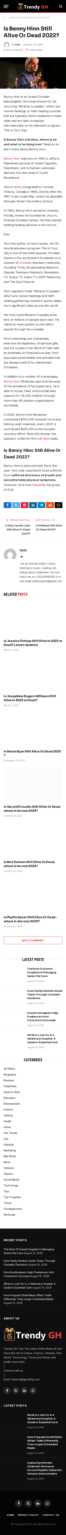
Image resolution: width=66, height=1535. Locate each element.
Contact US (51, 1515)
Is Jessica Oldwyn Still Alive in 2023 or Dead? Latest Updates (33, 643)
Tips (6, 1191)
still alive (44, 438)
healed (37, 485)
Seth (17, 44)
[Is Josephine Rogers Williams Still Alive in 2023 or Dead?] (33, 674)
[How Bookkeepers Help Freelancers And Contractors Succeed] (14, 1018)
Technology (11, 1185)
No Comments (15, 49)
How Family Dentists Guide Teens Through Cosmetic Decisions (44, 994)
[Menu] (6, 6)
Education (10, 1097)
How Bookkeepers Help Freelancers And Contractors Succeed (42, 1016)
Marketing (10, 1150)
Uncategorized (13, 1208)
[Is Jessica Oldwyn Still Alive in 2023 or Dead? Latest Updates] (33, 618)
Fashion (8, 1109)
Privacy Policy (28, 1515)
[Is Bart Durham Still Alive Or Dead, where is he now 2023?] (33, 839)
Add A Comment (33, 940)
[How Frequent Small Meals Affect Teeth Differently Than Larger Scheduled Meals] (14, 1442)
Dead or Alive (12, 1092)
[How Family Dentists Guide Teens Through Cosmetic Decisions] (14, 996)
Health (7, 1121)
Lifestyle (9, 1144)
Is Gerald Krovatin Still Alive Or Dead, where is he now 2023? (32, 809)
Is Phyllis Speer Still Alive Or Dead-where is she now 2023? (30, 919)
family (17, 187)
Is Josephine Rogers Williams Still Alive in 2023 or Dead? (30, 698)
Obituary (9, 1167)
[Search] (60, 6)
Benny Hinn (12, 158)
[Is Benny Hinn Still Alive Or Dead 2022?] (33, 73)
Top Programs (12, 1197)
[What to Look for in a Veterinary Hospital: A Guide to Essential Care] (14, 1040)
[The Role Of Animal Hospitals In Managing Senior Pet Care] (14, 973)
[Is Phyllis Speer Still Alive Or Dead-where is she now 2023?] (33, 895)
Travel (7, 1202)
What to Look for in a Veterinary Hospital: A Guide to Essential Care (42, 1038)
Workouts (9, 1214)
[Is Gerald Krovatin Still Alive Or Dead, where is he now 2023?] (33, 784)
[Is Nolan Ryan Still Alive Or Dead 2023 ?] (33, 729)
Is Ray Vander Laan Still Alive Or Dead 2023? (17, 529)
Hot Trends (10, 1132)
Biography (10, 1074)
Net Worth (10, 1156)
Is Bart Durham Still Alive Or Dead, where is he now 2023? (29, 864)
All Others (9, 1068)
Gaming (8, 1115)
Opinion (8, 1173)
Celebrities (10, 1086)
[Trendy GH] (32, 6)
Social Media (11, 1179)
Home (7, 1127)
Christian (25, 262)
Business (9, 1080)
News (7, 1162)
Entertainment (12, 1103)
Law (6, 1138)
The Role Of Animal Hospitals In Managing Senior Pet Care (41, 972)
